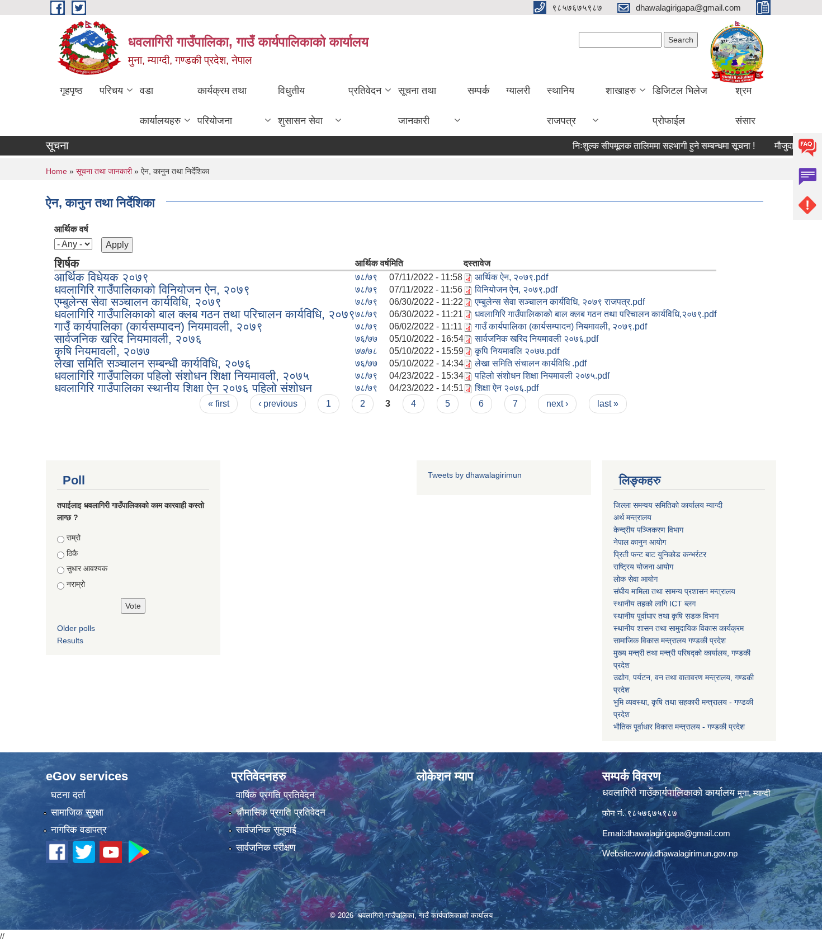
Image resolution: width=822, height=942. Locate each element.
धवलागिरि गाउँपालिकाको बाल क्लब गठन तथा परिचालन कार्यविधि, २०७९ (204, 314)
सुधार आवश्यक (87, 568)
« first (218, 403)
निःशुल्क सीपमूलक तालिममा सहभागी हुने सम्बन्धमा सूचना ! (646, 145)
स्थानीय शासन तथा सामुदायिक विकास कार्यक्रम (678, 628)
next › (557, 403)
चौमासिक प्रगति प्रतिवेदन (280, 812)
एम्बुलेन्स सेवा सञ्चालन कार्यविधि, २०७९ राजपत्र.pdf (560, 302)
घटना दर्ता (68, 795)
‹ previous (277, 403)
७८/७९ (366, 277)
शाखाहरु (621, 90)
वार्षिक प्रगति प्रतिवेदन (275, 795)
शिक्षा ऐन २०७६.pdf (506, 388)
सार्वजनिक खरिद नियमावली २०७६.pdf (536, 338)
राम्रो (74, 537)
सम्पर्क (478, 90)
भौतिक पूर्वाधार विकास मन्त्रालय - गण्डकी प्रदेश (679, 726)
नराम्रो (76, 584)
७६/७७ (366, 338)
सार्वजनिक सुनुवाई (266, 830)
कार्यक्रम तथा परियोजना (222, 105)
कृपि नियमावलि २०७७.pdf (517, 351)
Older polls (76, 628)
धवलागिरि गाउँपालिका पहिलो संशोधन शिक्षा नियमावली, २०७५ (181, 375)
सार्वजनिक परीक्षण (265, 847)
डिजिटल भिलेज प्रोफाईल (680, 105)
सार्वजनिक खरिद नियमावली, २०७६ (128, 338)
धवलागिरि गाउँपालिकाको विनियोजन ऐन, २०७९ (152, 289)
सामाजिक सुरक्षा (77, 812)
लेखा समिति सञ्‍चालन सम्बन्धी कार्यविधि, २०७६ (152, 363)
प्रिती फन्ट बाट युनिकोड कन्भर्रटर (659, 554)
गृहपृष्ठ (71, 90)
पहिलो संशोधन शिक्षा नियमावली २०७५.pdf (542, 375)
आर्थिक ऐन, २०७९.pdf (511, 277)
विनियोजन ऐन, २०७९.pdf (516, 289)
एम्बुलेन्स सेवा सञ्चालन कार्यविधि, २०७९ (137, 301)
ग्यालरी (518, 90)
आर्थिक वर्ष (71, 229)
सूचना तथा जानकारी (417, 105)
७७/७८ (366, 351)
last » (607, 403)
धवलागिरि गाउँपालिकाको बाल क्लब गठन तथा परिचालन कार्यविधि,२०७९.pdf (595, 314)
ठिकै (72, 553)
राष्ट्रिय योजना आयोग (643, 566)
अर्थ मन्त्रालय (632, 517)
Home (56, 171)
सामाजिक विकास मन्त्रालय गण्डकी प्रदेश (669, 640)
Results (70, 640)
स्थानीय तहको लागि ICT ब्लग (654, 603)
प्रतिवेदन (364, 90)
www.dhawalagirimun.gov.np (686, 853)
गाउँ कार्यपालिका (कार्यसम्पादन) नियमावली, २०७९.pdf (561, 326)
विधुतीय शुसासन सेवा (300, 105)
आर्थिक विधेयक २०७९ (101, 277)
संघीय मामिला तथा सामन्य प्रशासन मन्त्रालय (674, 591)
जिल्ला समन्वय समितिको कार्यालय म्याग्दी (667, 505)
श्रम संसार (745, 105)
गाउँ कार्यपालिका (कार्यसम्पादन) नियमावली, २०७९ (158, 326)
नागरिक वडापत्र (78, 830)
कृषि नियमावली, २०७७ (102, 351)
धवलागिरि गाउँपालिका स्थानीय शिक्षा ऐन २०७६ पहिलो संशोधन (183, 387)
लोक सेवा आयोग (635, 578)
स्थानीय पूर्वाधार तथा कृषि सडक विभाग (666, 615)
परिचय (111, 90)
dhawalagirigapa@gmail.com (677, 833)
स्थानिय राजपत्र (561, 105)
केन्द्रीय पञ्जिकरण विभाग (648, 529)
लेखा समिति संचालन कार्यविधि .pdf (531, 363)
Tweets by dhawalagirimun (475, 474)
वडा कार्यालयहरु (160, 105)
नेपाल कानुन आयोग (639, 542)
